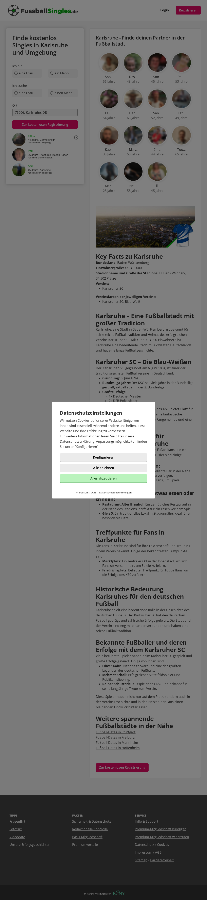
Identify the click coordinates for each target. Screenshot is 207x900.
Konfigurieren (86, 446)
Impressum (82, 492)
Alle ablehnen (103, 468)
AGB (94, 492)
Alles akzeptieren (103, 478)
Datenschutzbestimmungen (115, 492)
